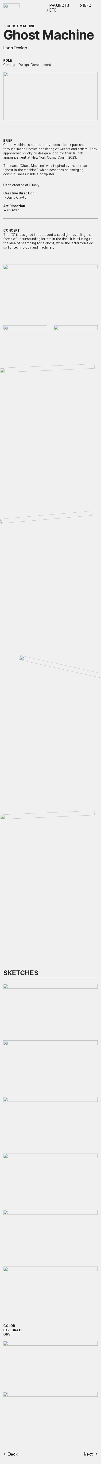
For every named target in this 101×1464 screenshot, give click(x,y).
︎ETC (50, 10)
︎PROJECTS (57, 5)
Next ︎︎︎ (91, 1454)
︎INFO (85, 5)
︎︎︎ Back (10, 1454)
